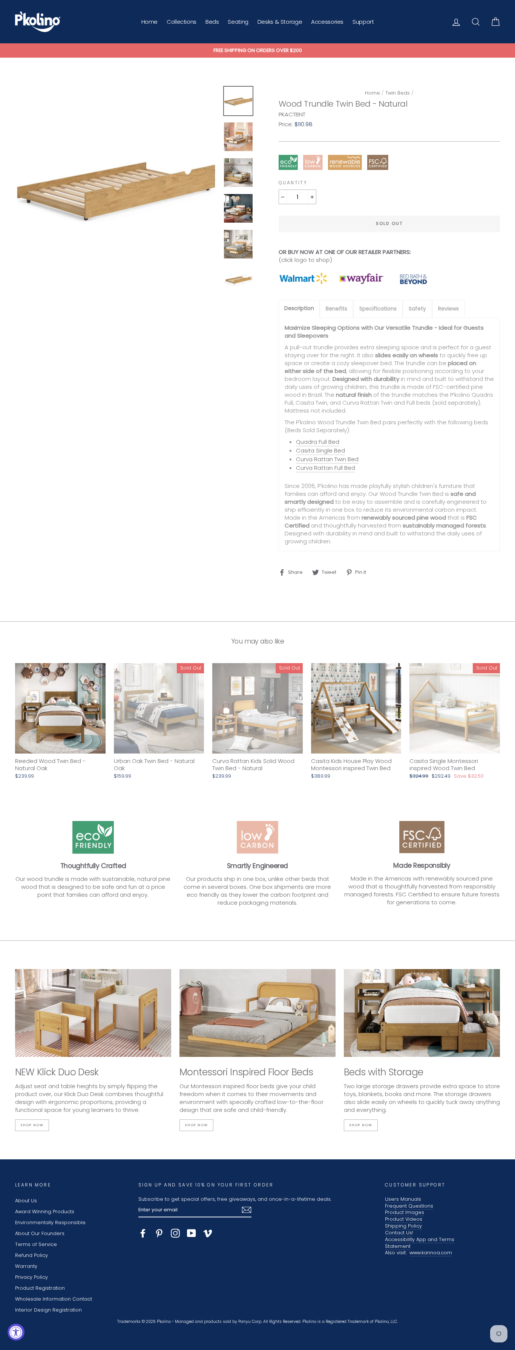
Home (149, 22)
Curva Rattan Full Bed (325, 468)
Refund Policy (31, 1255)
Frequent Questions (409, 1206)
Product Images (404, 1212)
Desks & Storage (280, 22)
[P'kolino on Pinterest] (159, 1233)
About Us (26, 1200)
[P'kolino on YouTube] (191, 1233)
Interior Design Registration (48, 1310)
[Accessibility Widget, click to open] (16, 1332)
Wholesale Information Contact (53, 1299)
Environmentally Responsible (50, 1222)
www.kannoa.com (430, 1252)
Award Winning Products (44, 1211)
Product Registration (40, 1288)
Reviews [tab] (448, 308)
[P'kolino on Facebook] (142, 1233)
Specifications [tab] (378, 308)
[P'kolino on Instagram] (175, 1233)
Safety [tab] (417, 308)
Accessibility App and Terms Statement (419, 1242)
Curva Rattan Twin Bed (327, 459)
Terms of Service (36, 1244)
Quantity (293, 183)
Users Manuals (403, 1199)
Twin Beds (397, 93)
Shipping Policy (403, 1226)
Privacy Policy (31, 1277)
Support (363, 22)
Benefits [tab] (336, 308)
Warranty (26, 1266)
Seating (238, 22)
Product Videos (403, 1219)
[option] (257, 50)
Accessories (327, 22)
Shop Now (32, 1125)
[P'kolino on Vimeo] (207, 1233)
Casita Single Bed (320, 450)
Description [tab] (299, 308)
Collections (181, 22)
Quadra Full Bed (317, 442)
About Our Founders (39, 1233)
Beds (212, 22)
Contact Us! (399, 1232)
